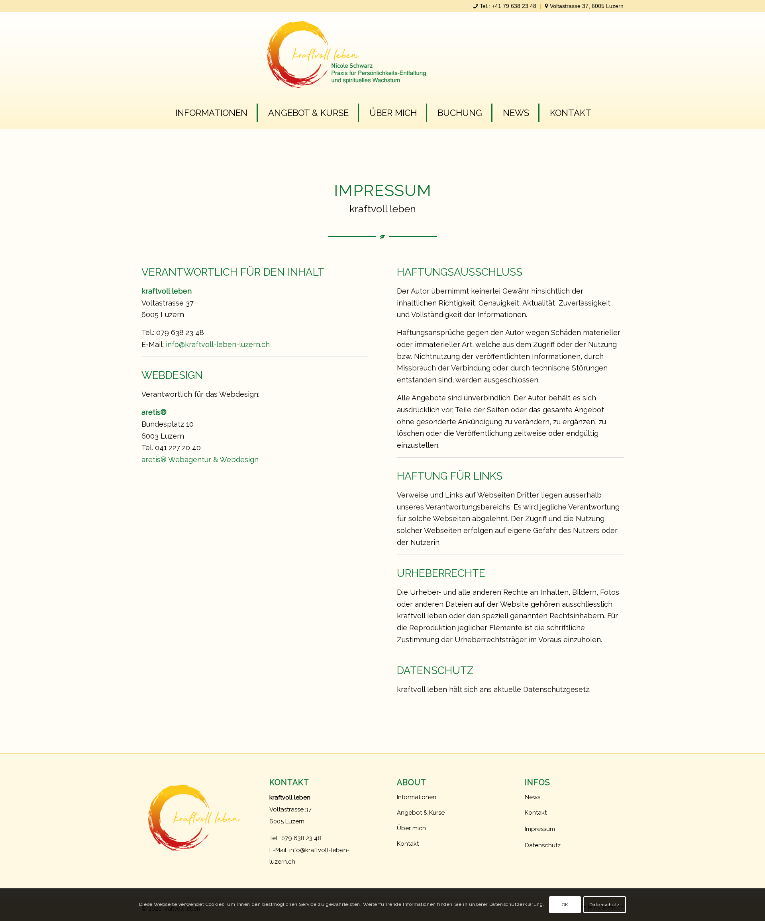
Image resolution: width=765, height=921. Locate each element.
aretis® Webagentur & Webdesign (200, 459)
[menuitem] (505, 6)
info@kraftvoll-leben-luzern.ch (218, 344)
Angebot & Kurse (421, 812)
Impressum (540, 829)
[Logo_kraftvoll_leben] (382, 60)
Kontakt (408, 843)
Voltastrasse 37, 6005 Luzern (587, 6)
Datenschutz (543, 845)
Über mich (411, 828)
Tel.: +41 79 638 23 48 (508, 6)
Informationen (416, 797)
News (532, 797)
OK (565, 904)
